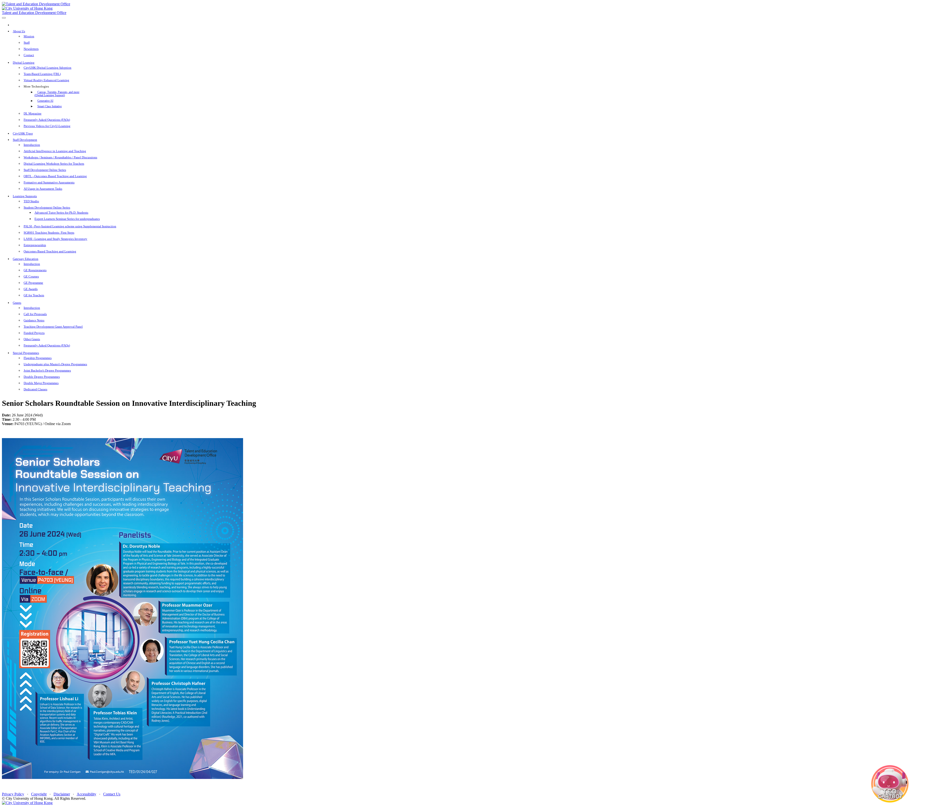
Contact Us (111, 794)
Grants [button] (17, 303)
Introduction (32, 145)
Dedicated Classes (35, 389)
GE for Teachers (34, 295)
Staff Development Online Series (45, 170)
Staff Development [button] (25, 140)
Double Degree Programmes (42, 377)
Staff (27, 42)
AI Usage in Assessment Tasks (43, 188)
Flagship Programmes (38, 358)
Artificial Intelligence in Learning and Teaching (55, 151)
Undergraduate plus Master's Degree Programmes (55, 364)
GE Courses (31, 276)
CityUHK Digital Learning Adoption (47, 67)
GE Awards (31, 289)
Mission (29, 36)
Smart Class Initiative (49, 106)
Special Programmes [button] (26, 353)
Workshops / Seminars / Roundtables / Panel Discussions (60, 157)
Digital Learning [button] (23, 62)
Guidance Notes (34, 320)
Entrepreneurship (35, 245)
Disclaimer (62, 794)
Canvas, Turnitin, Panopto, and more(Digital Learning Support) (56, 94)
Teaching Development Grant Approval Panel (53, 326)
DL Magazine (32, 113)
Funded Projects (34, 333)
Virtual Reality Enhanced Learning (46, 80)
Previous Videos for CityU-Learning (47, 126)
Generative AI (45, 100)
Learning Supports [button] (25, 196)
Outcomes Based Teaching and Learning (50, 251)
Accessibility (86, 794)
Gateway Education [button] (25, 259)
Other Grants (32, 339)
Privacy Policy (13, 794)
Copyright (39, 794)
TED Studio (31, 201)
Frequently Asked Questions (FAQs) (47, 120)
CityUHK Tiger (23, 133)
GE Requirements (35, 270)
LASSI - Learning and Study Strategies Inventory (55, 239)
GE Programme (33, 283)
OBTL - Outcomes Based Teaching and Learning (55, 176)
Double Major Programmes (41, 383)
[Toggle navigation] (4, 18)
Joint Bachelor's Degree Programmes (47, 370)
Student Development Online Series (47, 207)
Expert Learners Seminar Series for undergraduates (67, 219)
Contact (29, 55)
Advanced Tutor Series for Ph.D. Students (61, 212)
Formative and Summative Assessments (49, 182)
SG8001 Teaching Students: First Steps (49, 232)
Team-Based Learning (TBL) (42, 74)
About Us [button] (19, 31)
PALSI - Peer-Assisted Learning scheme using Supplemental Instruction (70, 226)
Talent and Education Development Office (34, 13)
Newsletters (31, 49)
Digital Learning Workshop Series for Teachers (54, 163)
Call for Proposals (35, 314)
